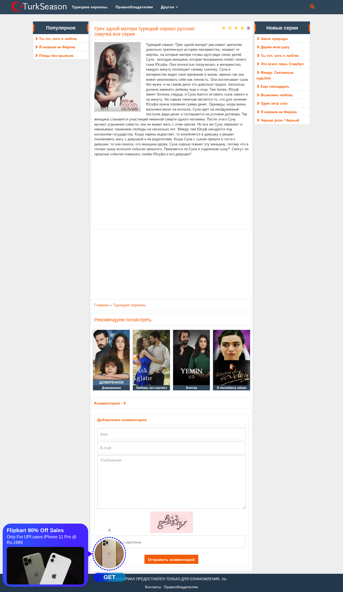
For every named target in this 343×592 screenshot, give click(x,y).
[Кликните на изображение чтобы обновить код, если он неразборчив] (171, 521)
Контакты (153, 586)
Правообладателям (181, 586)
